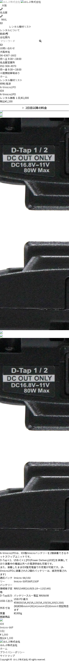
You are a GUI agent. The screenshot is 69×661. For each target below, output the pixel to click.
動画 (2, 33)
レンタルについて (10, 30)
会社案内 (5, 37)
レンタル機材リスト (20, 26)
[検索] (40, 41)
